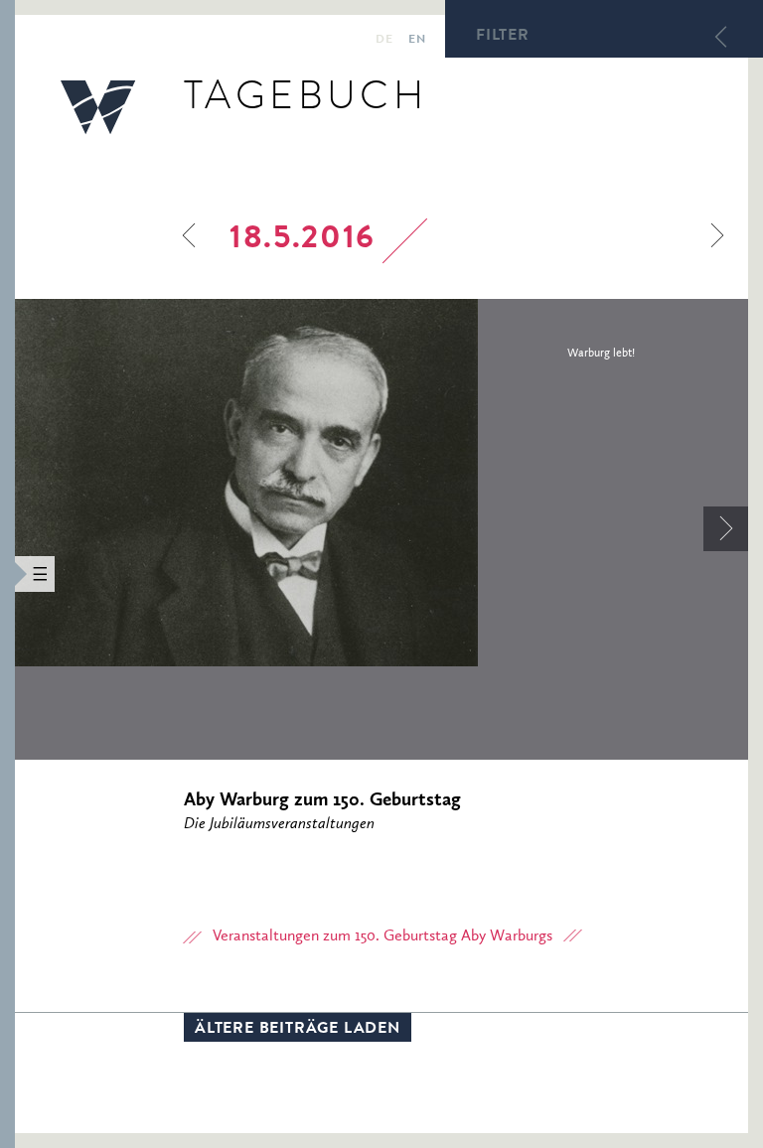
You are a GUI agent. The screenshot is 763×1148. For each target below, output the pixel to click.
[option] (381, 482)
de (384, 41)
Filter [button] (503, 37)
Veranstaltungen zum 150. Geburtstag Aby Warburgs (382, 936)
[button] (7, 574)
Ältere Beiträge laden (297, 1030)
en (416, 41)
